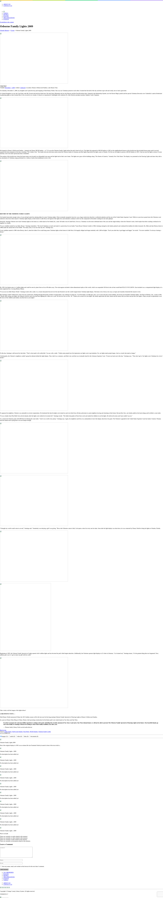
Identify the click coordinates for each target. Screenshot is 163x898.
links (26, 736)
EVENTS (6, 19)
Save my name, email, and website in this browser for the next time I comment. (23, 866)
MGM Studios (34, 731)
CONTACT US (7, 5)
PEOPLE (5, 14)
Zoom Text (3, 86)
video (19, 736)
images (5, 736)
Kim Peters (26, 731)
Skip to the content (9, 22)
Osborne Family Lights (44, 731)
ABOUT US (6, 4)
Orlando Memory (4, 30)
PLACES (6, 16)
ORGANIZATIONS (9, 17)
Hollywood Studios (17, 731)
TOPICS (5, 13)
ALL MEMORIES (8, 872)
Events (2, 22)
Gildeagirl (22, 87)
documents (34, 736)
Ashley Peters (8, 731)
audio (12, 736)
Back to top (3, 730)
